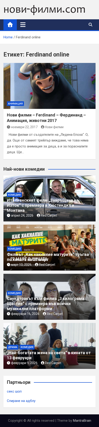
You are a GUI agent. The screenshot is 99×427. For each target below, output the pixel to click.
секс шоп (14, 391)
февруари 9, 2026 (24, 363)
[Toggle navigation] (23, 24)
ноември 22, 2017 (24, 127)
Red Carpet (49, 215)
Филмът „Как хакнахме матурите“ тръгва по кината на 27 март (48, 257)
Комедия (14, 194)
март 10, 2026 (21, 264)
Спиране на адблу (21, 401)
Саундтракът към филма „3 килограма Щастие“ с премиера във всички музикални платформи (45, 303)
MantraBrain (82, 421)
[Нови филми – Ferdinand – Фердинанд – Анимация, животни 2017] (49, 86)
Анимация (15, 103)
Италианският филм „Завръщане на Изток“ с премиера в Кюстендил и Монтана (43, 205)
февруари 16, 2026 (25, 314)
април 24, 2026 (22, 215)
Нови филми (54, 127)
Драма (12, 347)
